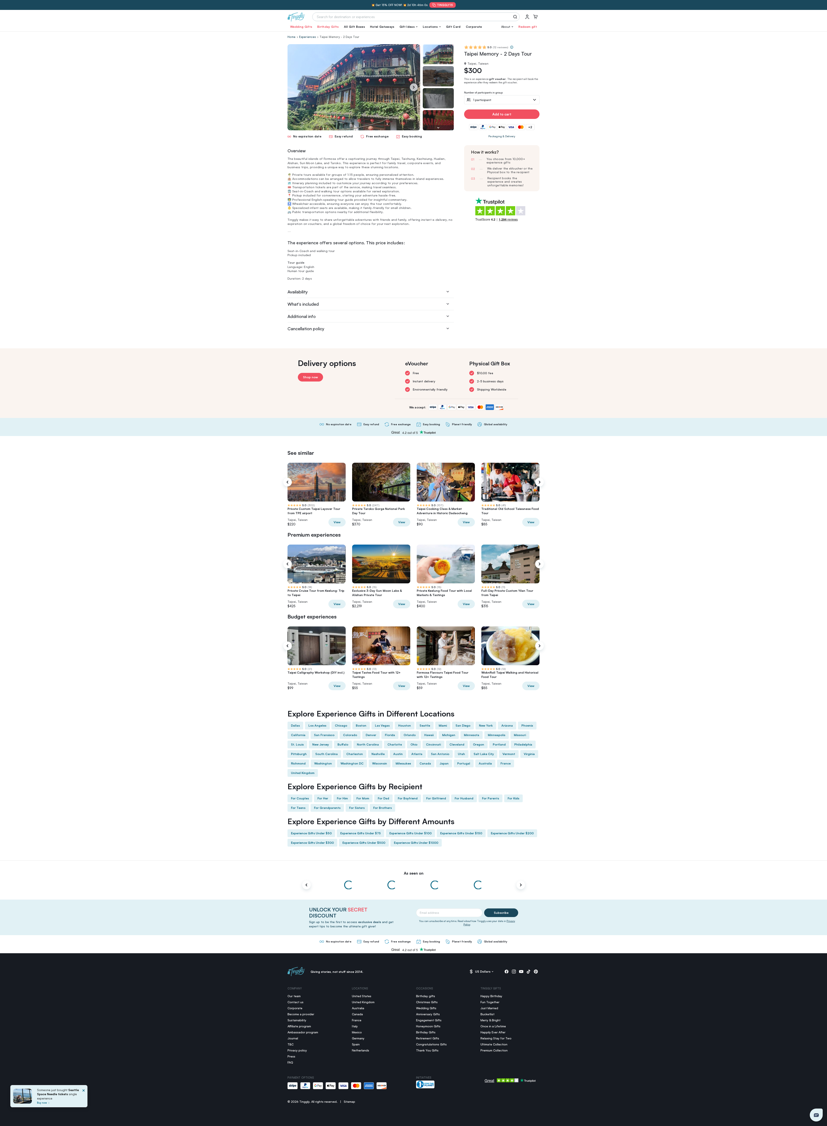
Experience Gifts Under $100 (410, 833)
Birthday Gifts (328, 26)
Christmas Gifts (427, 1002)
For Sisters (357, 808)
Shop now (310, 377)
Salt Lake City (484, 754)
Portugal (463, 763)
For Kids (513, 798)
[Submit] (516, 17)
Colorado (350, 735)
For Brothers (382, 808)
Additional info (302, 316)
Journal (293, 1038)
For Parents (490, 798)
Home (291, 37)
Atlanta (416, 754)
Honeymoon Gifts (428, 1026)
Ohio (413, 744)
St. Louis (297, 744)
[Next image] (438, 127)
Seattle (425, 725)
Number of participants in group (483, 92)
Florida (390, 735)
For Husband (464, 798)
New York (486, 725)
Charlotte (394, 744)
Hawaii (429, 735)
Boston (361, 725)
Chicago (341, 725)
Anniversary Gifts (428, 1014)
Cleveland (456, 744)
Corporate (474, 26)
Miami (443, 725)
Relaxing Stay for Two (495, 1038)
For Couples (300, 798)
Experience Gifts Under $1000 (416, 842)
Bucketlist (487, 1014)
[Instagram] (514, 971)
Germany (358, 1038)
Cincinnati (433, 744)
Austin (398, 754)
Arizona (507, 725)
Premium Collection (494, 1050)
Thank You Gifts (427, 1050)
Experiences (307, 37)
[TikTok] (528, 971)
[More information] (511, 47)
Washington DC (352, 763)
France (506, 763)
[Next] (414, 87)
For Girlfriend (436, 798)
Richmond (298, 763)
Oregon (478, 744)
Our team (294, 996)
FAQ (290, 1062)
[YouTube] (521, 971)
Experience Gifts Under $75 (360, 833)
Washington (323, 763)
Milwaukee (403, 763)
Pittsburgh (299, 754)
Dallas (295, 725)
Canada (425, 763)
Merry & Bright (490, 1020)
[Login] (527, 17)
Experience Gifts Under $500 (363, 842)
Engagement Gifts (428, 1020)
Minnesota (471, 735)
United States (361, 996)
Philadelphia (523, 744)
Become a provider (301, 1014)
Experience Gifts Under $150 (461, 833)
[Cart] (535, 17)
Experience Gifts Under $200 (512, 833)
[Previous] (287, 482)
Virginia (529, 754)
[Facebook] (506, 971)
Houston (404, 725)
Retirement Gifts (427, 1038)
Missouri (520, 735)
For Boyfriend (408, 798)
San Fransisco (324, 735)
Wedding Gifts (301, 26)
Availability (298, 291)
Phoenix (527, 725)
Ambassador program (303, 1032)
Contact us (295, 1002)
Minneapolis (496, 735)
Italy (355, 1026)
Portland (499, 744)
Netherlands (360, 1050)
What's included (303, 304)
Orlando (410, 735)
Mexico (357, 1032)
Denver (371, 735)
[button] (408, 26)
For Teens (298, 808)
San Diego (462, 725)
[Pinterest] (535, 971)
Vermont (508, 754)
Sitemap (349, 1101)
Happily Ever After (492, 1032)
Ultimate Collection (493, 1044)
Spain (356, 1044)
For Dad (383, 798)
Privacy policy (297, 1050)
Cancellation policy (306, 328)
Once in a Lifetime (493, 1026)
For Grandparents (327, 808)
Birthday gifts (425, 996)
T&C (291, 1044)
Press (291, 1056)
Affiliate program (299, 1026)
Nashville (378, 754)
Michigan (448, 735)
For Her (322, 798)
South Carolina (326, 754)
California (298, 735)
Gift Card (453, 26)
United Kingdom (302, 773)
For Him (342, 798)
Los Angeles (317, 725)
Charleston (354, 754)
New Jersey (320, 744)
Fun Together (489, 1002)
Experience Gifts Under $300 (312, 842)
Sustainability (297, 1020)
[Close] (83, 1097)
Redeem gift (527, 26)
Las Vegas (382, 725)
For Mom (362, 798)
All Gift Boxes (354, 26)
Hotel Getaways (382, 26)
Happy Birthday (491, 996)
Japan (444, 763)
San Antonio (440, 754)
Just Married (489, 1008)
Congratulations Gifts (431, 1044)
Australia (485, 763)
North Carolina (368, 744)
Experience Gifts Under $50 (311, 833)
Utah (461, 754)
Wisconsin (379, 763)
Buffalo (342, 744)
